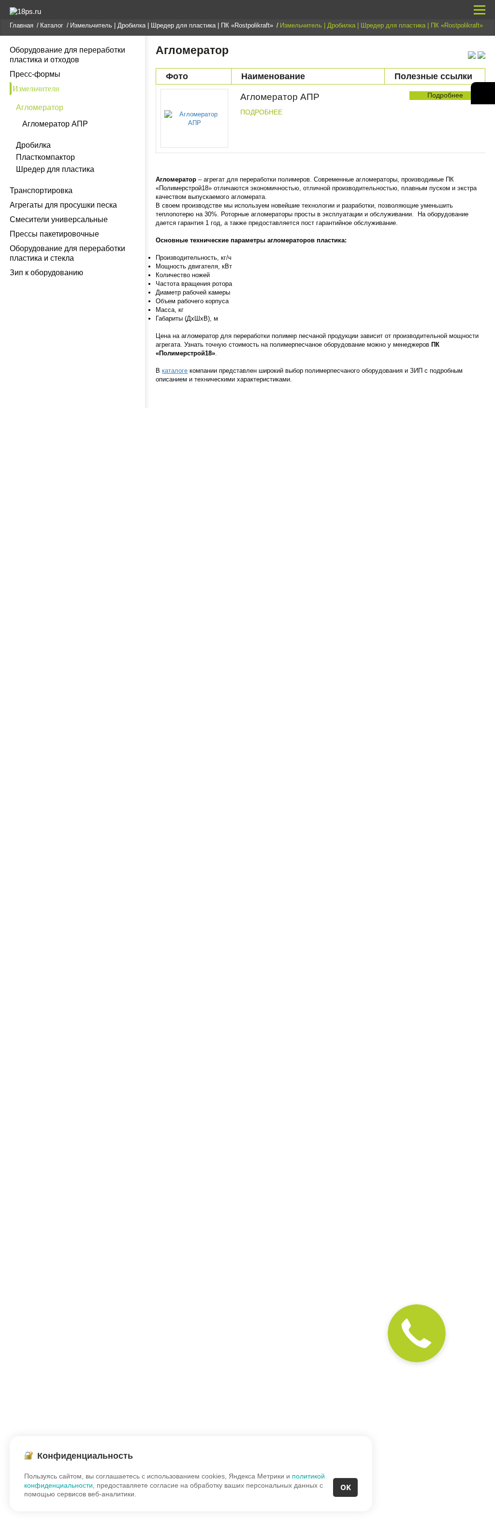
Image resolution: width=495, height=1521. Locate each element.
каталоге (175, 370)
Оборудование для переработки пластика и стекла (67, 253)
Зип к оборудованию (46, 272)
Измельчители (36, 88)
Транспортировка (41, 190)
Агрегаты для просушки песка (63, 205)
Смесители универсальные (59, 219)
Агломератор (39, 108)
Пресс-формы (35, 74)
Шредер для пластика (55, 169)
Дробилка (33, 145)
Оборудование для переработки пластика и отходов (67, 55)
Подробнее (261, 112)
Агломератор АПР (55, 124)
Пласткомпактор (45, 157)
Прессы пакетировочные (54, 234)
